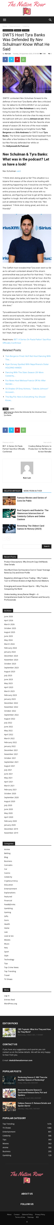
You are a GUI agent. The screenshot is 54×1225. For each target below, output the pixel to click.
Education (8, 885)
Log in (6, 995)
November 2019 (11, 833)
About (9, 1214)
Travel (7, 975)
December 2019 (11, 829)
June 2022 (8, 726)
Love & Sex (9, 936)
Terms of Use (20, 1217)
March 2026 (9, 624)
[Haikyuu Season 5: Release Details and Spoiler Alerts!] (9, 1106)
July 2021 (8, 770)
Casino (7, 873)
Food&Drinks (9, 904)
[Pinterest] (17, 59)
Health (7, 924)
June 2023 (8, 679)
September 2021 (11, 762)
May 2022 (8, 730)
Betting (7, 853)
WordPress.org (10, 1003)
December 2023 (11, 656)
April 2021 (8, 781)
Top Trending (10, 971)
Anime (7, 849)
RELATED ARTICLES (12, 491)
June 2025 (8, 636)
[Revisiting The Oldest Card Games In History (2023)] (9, 528)
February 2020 (10, 821)
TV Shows (26, 30)
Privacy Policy (40, 1214)
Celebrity (26, 26)
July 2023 (8, 675)
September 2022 (11, 715)
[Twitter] (11, 59)
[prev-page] (4, 538)
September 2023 (11, 667)
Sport (6, 951)
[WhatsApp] (23, 59)
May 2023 (8, 683)
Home (5, 26)
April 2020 (8, 817)
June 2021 (8, 774)
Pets (6, 947)
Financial (8, 900)
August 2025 (9, 632)
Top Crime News (11, 967)
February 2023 (10, 695)
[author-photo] (27, 474)
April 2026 (8, 620)
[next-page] (8, 538)
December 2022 (11, 703)
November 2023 (11, 659)
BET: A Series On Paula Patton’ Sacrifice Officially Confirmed (14, 449)
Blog (6, 857)
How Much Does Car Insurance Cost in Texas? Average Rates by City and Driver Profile (27, 571)
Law (6, 932)
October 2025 (10, 628)
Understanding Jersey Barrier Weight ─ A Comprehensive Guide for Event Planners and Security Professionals (27, 597)
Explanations (9, 892)
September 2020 (11, 797)
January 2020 (10, 825)
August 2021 (9, 766)
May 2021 (8, 777)
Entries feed (9, 999)
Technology (9, 959)
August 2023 (9, 671)
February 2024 (10, 648)
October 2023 (10, 663)
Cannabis (8, 865)
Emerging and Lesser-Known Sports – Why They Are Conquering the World (26, 587)
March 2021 (9, 785)
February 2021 (10, 789)
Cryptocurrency (11, 881)
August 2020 (9, 801)
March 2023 (9, 691)
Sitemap (31, 1217)
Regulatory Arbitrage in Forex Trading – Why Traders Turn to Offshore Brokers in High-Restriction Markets (26, 579)
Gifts (6, 916)
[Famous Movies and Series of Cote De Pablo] (9, 500)
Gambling (8, 908)
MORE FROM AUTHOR (33, 491)
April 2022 (8, 734)
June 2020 (8, 809)
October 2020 (10, 793)
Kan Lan (8, 54)
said (18, 171)
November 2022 (11, 707)
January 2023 (10, 699)
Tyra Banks (7, 415)
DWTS (12, 409)
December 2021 (11, 750)
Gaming (7, 912)
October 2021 (10, 758)
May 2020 (8, 813)
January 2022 (10, 746)
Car (5, 869)
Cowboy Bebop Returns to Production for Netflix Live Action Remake (39, 449)
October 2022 (10, 711)
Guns (6, 920)
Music (6, 944)
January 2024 (10, 652)
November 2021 (11, 754)
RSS (37, 1217)
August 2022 (9, 718)
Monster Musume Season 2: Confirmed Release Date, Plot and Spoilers (32, 1092)
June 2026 (8, 616)
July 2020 (8, 805)
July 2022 (8, 722)
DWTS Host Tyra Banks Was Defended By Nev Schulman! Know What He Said (25, 412)
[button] (4, 19)
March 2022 (9, 738)
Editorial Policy (27, 1214)
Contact (17, 1214)
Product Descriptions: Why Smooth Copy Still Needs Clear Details (26, 563)
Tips (6, 963)
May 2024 (8, 640)
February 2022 (10, 742)
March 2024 (9, 644)
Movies (7, 940)
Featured (8, 896)
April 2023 (8, 687)
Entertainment (15, 26)
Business (8, 861)
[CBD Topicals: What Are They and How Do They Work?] (9, 1032)
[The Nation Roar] (27, 8)
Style (6, 955)
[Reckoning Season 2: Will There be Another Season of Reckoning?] (9, 1080)
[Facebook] (5, 59)
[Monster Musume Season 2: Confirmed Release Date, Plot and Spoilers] (9, 1093)
